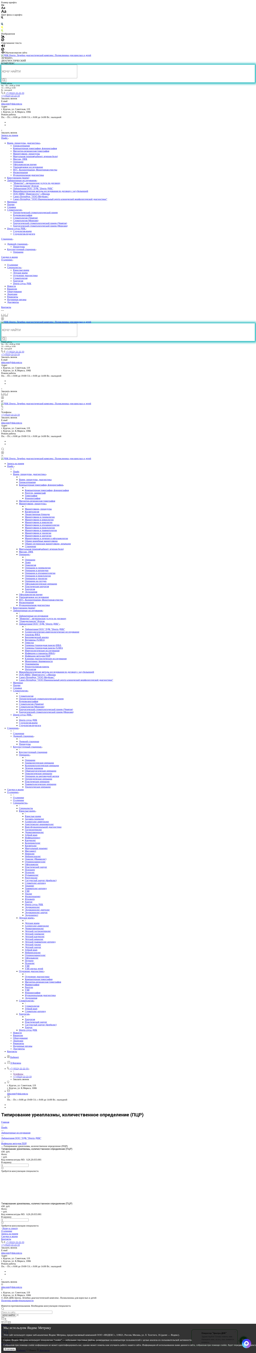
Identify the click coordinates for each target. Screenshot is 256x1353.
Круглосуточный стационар (21, 249)
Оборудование (14, 291)
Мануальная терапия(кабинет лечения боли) (35, 156)
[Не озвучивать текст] (2, 50)
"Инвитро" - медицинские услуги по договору (36, 183)
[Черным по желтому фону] (2, 28)
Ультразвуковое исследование (28, 167)
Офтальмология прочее (25, 164)
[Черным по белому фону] (2, 18)
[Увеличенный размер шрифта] (3, 12)
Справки (11, 207)
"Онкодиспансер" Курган (26, 186)
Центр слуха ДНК (16, 228)
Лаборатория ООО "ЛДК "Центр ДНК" (33, 188)
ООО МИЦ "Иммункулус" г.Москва (31, 194)
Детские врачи (20, 273)
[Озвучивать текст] (3, 46)
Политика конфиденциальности (17, 1300)
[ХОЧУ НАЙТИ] (3, 80)
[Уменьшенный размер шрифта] (2, 5)
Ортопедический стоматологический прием (35, 212)
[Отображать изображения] (3, 36)
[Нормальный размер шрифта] (3, 8)
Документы (13, 302)
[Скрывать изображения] (2, 40)
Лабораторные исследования (22, 180)
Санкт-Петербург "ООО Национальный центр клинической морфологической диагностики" (60, 199)
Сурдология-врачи (22, 231)
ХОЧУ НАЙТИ (8, 1315)
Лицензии (12, 294)
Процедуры (19, 246)
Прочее (11, 204)
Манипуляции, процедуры (26, 153)
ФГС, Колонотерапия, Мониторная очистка (35, 169)
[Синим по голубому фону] (2, 24)
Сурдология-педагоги (24, 234)
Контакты (6, 1239)
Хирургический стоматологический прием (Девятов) (40, 223)
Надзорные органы (16, 299)
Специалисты (14, 267)
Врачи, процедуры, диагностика (23, 143)
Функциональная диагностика (28, 175)
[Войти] (2, 319)
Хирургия (18, 281)
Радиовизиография (22, 215)
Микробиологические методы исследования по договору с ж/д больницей (50, 191)
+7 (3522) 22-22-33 (15, 93)
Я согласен (10, 1349)
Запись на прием (9, 1233)
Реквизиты (12, 297)
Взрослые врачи (21, 270)
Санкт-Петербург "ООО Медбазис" (31, 196)
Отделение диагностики (25, 275)
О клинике (12, 265)
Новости (11, 286)
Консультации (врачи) (18, 178)
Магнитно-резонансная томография (31, 151)
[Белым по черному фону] (2, 21)
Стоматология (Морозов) (25, 220)
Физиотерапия (20, 172)
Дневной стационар (17, 244)
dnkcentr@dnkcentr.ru (11, 104)
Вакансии (12, 289)
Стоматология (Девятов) (25, 218)
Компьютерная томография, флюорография (35, 148)
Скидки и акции (9, 1236)
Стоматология (14, 210)
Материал (12, 202)
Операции (18, 161)
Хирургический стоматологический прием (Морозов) (40, 226)
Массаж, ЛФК (20, 159)
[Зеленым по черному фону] (2, 31)
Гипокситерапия (21, 145)
